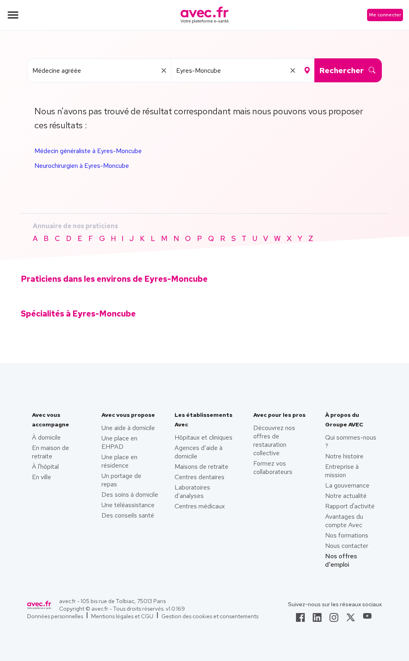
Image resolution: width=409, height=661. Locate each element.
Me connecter (385, 15)
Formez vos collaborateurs (272, 467)
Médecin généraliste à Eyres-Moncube (88, 151)
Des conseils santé (127, 515)
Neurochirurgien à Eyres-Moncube (81, 165)
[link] (300, 619)
